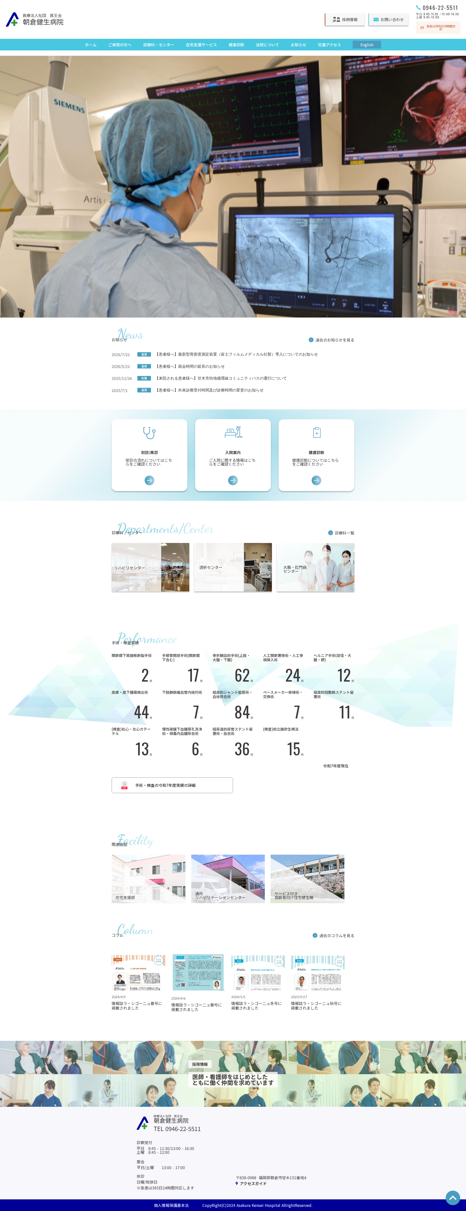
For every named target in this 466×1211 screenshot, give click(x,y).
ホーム (91, 45)
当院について (267, 45)
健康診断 (236, 45)
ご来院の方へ (120, 45)
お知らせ (298, 45)
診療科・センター (158, 45)
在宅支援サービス (201, 45)
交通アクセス (329, 45)
